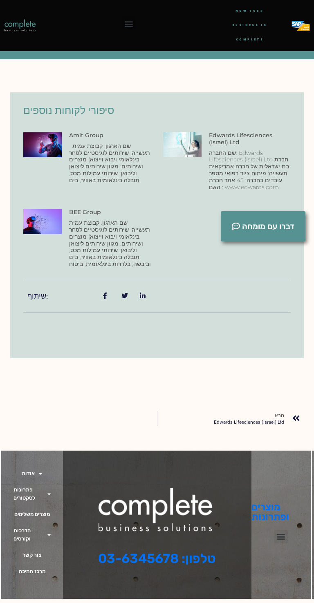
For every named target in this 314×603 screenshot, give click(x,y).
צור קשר (31, 555)
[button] (129, 23)
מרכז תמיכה (32, 571)
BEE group (85, 212)
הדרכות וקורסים (22, 534)
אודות (28, 473)
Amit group (86, 135)
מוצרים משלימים (32, 514)
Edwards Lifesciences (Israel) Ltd (240, 139)
